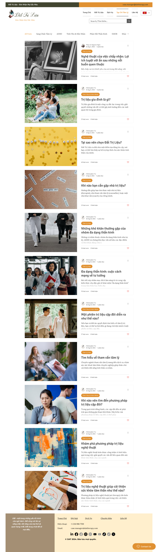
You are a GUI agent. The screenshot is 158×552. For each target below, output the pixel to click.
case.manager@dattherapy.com (135, 4)
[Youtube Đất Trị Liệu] (99, 534)
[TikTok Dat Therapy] (104, 534)
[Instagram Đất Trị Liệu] (90, 534)
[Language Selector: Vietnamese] (146, 12)
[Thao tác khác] (128, 45)
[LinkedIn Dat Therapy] (72, 534)
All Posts (28, 34)
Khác (124, 34)
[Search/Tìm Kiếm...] (129, 21)
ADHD (59, 34)
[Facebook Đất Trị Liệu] (81, 534)
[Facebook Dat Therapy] (76, 534)
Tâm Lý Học (87, 51)
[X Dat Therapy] (113, 534)
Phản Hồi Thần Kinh (98, 34)
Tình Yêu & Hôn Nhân (76, 34)
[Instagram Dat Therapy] (85, 534)
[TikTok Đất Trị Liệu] (109, 534)
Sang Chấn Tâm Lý (44, 34)
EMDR (114, 34)
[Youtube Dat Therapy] (95, 534)
